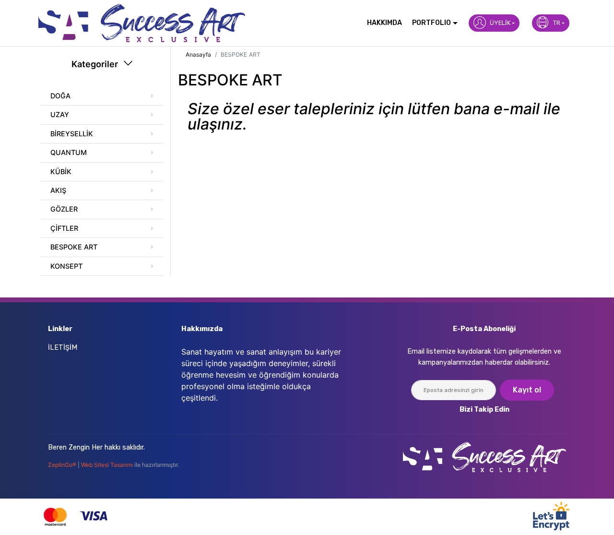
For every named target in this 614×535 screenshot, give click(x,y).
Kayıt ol (527, 389)
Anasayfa (198, 54)
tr (556, 22)
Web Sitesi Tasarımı (107, 464)
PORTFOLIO (431, 23)
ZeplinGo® (63, 464)
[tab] (102, 96)
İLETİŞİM (62, 348)
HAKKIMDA (384, 23)
